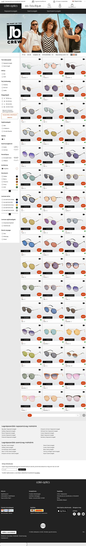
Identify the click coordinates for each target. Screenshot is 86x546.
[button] (11, 6)
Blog (58, 498)
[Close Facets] (9, 55)
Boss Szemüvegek (48, 449)
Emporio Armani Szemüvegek (10, 453)
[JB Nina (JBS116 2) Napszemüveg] (53, 375)
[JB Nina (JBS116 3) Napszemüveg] (75, 375)
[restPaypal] (11, 510)
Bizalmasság (22, 536)
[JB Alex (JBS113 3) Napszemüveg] (53, 287)
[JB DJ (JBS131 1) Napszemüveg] (31, 198)
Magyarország (78, 1)
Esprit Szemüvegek (48, 453)
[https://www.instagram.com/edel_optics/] (78, 514)
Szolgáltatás (32, 491)
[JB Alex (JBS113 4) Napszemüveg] (53, 198)
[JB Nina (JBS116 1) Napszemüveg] (75, 398)
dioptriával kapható (9, 222)
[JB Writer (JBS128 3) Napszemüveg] (53, 242)
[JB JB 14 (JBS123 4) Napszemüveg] (53, 220)
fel (83, 532)
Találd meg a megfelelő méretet (10, 116)
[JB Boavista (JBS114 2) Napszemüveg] (31, 375)
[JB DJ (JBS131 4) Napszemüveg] (75, 131)
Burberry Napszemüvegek (48, 437)
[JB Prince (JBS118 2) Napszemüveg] (53, 265)
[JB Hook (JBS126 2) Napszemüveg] (31, 154)
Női (4, 74)
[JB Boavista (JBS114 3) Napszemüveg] (53, 398)
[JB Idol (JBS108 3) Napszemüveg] (31, 309)
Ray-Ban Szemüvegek (8, 445)
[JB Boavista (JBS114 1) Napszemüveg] (53, 331)
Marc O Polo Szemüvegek (9, 451)
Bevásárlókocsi (72, 7)
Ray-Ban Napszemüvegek (9, 429)
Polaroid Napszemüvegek (9, 437)
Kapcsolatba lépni (6, 498)
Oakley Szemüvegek (7, 447)
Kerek (5, 147)
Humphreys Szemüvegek (9, 449)
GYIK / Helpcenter (62, 494)
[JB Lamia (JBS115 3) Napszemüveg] (75, 198)
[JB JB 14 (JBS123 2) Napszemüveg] (75, 242)
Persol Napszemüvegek (8, 433)
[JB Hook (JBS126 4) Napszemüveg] (31, 265)
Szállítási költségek (34, 496)
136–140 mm (8, 104)
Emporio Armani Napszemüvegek (50, 429)
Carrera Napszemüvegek (9, 435)
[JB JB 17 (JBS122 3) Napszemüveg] (31, 176)
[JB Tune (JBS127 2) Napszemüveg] (75, 287)
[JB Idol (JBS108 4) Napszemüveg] (53, 154)
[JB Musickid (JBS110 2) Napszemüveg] (75, 309)
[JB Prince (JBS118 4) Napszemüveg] (75, 331)
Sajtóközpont (4, 494)
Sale (5, 125)
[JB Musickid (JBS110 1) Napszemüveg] (31, 87)
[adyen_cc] (2, 510)
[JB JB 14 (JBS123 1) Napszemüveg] (31, 131)
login (60, 7)
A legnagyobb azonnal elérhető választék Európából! (15, 2)
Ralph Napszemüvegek (47, 435)
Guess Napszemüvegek (47, 433)
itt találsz (37, 472)
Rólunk (3, 491)
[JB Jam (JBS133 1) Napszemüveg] (31, 353)
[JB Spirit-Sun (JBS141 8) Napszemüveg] (75, 353)
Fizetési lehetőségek (34, 494)
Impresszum (4, 538)
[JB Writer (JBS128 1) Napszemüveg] (75, 109)
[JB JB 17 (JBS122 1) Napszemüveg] (31, 242)
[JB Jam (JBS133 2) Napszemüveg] (31, 331)
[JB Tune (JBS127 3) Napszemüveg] (75, 87)
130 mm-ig (8, 98)
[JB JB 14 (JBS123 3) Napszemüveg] (53, 309)
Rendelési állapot (62, 500)
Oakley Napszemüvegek (8, 431)
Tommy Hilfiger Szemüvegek (51, 451)
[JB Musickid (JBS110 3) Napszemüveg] (31, 65)
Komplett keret (7, 157)
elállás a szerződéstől (8, 532)
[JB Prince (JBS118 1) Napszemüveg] (53, 87)
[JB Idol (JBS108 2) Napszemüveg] (53, 109)
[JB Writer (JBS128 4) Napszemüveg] (53, 131)
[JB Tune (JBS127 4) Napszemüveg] (31, 220)
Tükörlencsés (7, 225)
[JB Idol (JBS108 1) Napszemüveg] (53, 176)
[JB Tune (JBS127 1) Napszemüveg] (31, 109)
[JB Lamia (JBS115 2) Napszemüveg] (75, 265)
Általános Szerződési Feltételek (9, 536)
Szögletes (6, 168)
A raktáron (6, 128)
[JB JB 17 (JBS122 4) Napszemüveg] (75, 154)
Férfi (5, 76)
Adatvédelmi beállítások (8, 496)
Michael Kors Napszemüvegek (49, 431)
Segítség (59, 491)
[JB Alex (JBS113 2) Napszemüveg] (31, 287)
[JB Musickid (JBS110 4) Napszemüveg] (75, 65)
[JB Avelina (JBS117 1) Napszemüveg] (31, 398)
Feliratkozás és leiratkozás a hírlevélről (68, 496)
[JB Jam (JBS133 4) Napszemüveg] (53, 353)
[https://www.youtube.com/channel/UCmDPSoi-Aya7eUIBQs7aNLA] (83, 514)
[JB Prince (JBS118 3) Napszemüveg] (53, 65)
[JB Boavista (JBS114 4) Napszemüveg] (75, 220)
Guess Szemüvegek (48, 447)
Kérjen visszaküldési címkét (37, 498)
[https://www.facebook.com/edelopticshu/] (74, 514)
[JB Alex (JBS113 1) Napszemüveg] (75, 176)
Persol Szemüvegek (48, 445)
